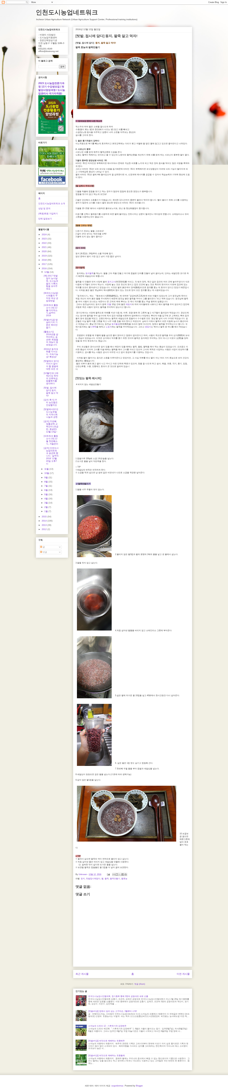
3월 (46, 502)
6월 (46, 490)
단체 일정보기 (45, 218)
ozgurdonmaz (117, 1086)
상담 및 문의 (44, 208)
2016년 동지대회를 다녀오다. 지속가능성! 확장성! (51, 353)
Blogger (139, 1086)
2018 (44, 260)
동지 (83, 878)
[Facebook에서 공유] (122, 874)
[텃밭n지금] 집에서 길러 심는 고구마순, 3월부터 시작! (112, 1011)
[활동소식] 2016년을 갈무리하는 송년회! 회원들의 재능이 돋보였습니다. (51, 338)
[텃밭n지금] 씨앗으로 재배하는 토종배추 (106, 1041)
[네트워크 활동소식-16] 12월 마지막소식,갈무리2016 (51, 310)
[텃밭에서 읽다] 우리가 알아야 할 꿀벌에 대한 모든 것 (51, 365)
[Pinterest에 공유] (125, 874)
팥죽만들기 (115, 878)
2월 (46, 507)
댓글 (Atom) (139, 984)
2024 (44, 234)
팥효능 (124, 878)
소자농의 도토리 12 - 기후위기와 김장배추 (107, 1026)
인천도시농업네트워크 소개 (51, 203)
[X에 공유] (119, 874)
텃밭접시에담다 (93, 878)
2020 (44, 251)
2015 (44, 516)
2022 (44, 243)
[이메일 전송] (108, 874)
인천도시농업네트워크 (67, 12)
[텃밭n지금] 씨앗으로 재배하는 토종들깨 (106, 1055)
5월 (46, 494)
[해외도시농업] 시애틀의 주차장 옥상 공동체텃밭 (51, 297)
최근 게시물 (82, 974)
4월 (46, 498)
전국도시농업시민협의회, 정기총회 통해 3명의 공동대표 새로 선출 (118, 996)
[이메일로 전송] (113, 874)
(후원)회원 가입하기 (48, 213)
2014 (44, 520)
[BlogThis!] (116, 874)
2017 (44, 264)
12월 (47, 272)
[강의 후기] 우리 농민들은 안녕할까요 (51, 402)
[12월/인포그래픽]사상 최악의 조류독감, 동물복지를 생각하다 (51, 378)
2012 (44, 529)
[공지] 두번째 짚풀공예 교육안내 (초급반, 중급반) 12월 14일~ (51, 426)
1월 (46, 511)
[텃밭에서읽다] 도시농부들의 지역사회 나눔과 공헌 (51, 413)
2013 (44, 525)
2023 (44, 238)
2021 (44, 247)
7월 (46, 486)
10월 (47, 473)
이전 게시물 (183, 974)
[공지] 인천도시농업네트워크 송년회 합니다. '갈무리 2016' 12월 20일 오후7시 (51, 456)
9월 (46, 477)
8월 (46, 481)
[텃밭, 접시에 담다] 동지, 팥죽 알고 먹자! (51, 391)
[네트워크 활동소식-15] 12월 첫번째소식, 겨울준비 (51, 440)
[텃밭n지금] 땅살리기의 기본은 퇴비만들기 (51, 324)
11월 (46, 469)
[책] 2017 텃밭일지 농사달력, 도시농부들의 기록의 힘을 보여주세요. (51, 282)
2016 (44, 268)
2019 (44, 255)
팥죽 (107, 878)
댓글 (44, 552)
